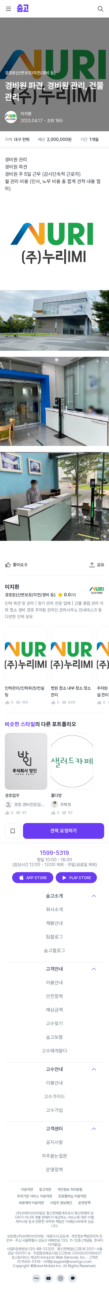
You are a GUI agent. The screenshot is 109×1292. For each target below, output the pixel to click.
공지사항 (54, 1142)
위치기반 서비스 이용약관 (34, 1196)
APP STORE (36, 878)
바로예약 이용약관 (31, 1203)
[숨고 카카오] (72, 1278)
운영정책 (54, 1170)
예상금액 (54, 1010)
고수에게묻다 (54, 1051)
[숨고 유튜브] (48, 1278)
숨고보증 (54, 1037)
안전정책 (54, 996)
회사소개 (54, 909)
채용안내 (54, 923)
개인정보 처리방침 (69, 1189)
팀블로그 (54, 937)
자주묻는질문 (54, 1156)
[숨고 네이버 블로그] (36, 1278)
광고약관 (45, 1189)
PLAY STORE (80, 878)
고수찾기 (54, 1023)
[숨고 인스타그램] (60, 1278)
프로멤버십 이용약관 (72, 1196)
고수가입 (54, 1110)
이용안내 (54, 983)
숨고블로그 (54, 950)
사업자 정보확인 (61, 1203)
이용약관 (27, 1189)
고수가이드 (54, 1097)
